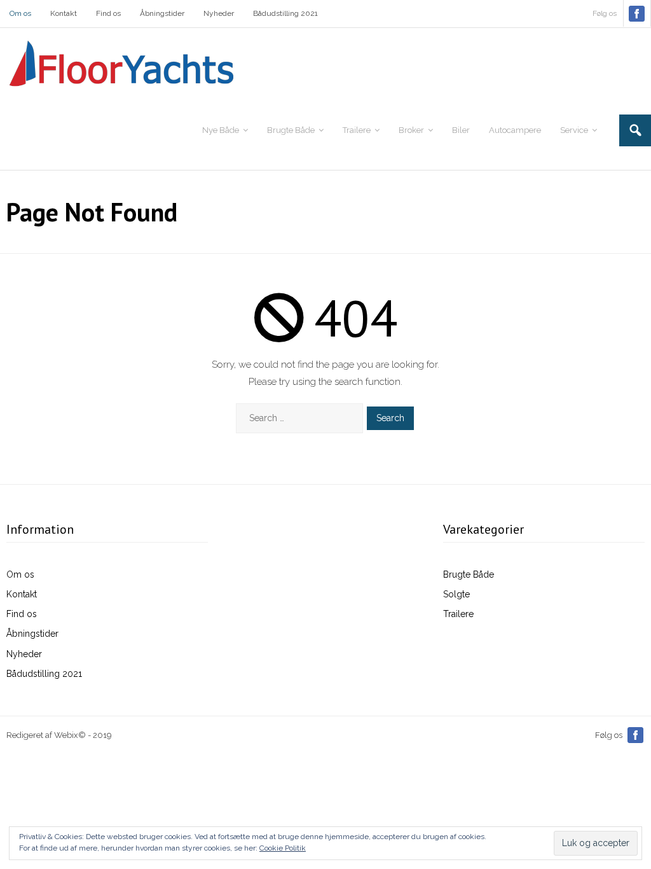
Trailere (458, 614)
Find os (108, 13)
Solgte (456, 594)
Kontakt (63, 13)
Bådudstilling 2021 (285, 13)
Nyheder (218, 13)
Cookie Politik (282, 848)
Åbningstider (162, 13)
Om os (20, 13)
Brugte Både (468, 574)
